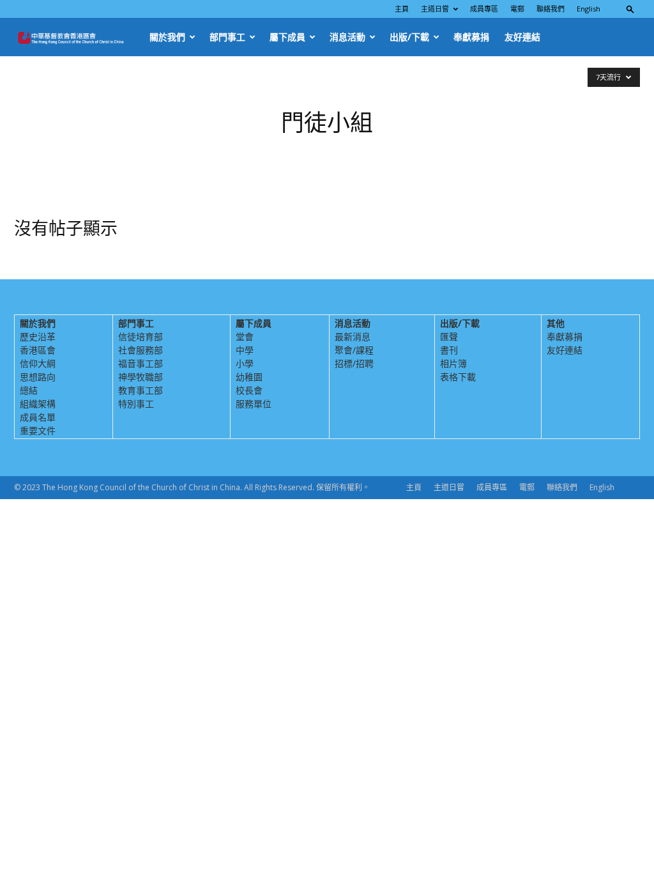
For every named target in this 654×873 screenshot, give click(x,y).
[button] (630, 8)
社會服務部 (140, 350)
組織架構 (38, 404)
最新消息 (352, 336)
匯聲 (449, 336)
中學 (245, 350)
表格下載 (458, 377)
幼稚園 (249, 377)
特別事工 (136, 404)
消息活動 (347, 37)
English (588, 8)
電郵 (517, 8)
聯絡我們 (550, 8)
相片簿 (453, 363)
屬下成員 (287, 37)
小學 (245, 363)
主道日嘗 (435, 8)
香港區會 (38, 350)
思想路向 (38, 377)
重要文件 (38, 430)
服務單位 (253, 404)
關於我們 (167, 37)
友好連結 (522, 37)
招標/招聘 (354, 363)
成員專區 (484, 8)
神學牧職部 (140, 377)
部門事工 (227, 37)
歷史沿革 (38, 336)
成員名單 (38, 417)
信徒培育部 (140, 336)
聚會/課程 (354, 350)
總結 (29, 390)
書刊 (449, 350)
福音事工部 (140, 363)
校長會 (249, 390)
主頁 (402, 8)
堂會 (245, 336)
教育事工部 (140, 390)
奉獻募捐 (471, 37)
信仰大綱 (38, 363)
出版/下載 (409, 37)
